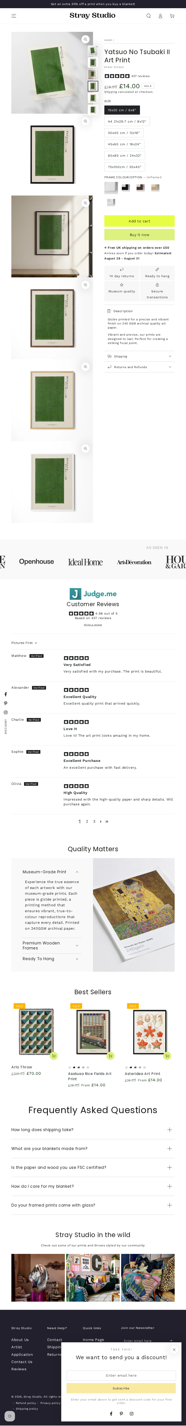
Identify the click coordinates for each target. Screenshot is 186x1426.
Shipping (110, 91)
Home (108, 40)
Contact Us (21, 1362)
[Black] (126, 188)
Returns (54, 1354)
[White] (111, 202)
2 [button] (87, 821)
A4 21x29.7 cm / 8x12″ (127, 121)
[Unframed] (111, 188)
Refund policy (26, 1403)
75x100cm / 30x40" (125, 167)
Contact (54, 1340)
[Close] (174, 1350)
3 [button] (94, 821)
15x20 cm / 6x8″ (122, 110)
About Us (20, 1340)
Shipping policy (27, 1408)
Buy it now (139, 235)
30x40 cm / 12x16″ (124, 133)
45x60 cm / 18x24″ (124, 144)
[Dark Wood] (140, 188)
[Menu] (14, 16)
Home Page (93, 1340)
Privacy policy (50, 1403)
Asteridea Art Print (142, 1073)
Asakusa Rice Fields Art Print (90, 1076)
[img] (76, 658)
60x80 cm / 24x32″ (125, 155)
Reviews (18, 1369)
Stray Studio (114, 67)
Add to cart (139, 221)
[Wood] (155, 188)
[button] (148, 16)
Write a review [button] (93, 624)
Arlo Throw (21, 1067)
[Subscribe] (172, 1341)
